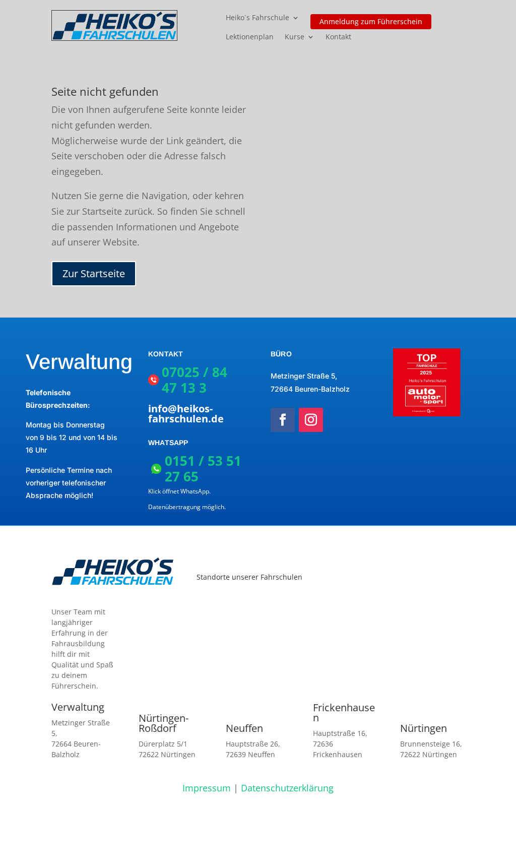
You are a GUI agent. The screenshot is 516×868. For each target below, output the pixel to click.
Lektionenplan (250, 37)
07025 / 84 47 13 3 (194, 379)
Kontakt (338, 37)
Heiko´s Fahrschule (257, 18)
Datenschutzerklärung (287, 788)
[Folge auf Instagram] (311, 420)
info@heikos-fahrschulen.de (186, 413)
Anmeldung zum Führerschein (370, 21)
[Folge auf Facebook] (283, 420)
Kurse (294, 37)
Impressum (206, 788)
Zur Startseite (93, 273)
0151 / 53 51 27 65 (203, 468)
